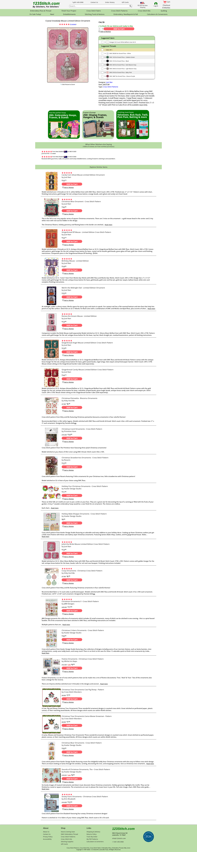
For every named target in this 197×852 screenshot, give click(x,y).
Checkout (166, 5)
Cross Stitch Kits (66, 839)
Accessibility (47, 839)
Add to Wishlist (105, 32)
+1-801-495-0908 (118, 842)
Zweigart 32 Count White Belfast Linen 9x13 (122, 42)
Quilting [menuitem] (164, 11)
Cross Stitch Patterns (110, 87)
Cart (168, 2)
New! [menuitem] (52, 14)
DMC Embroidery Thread (69, 834)
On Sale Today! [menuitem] (35, 14)
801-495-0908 (78, 2)
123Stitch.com (123, 829)
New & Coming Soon (68, 832)
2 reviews (73, 24)
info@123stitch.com (119, 838)
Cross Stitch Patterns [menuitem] (119, 11)
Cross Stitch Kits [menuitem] (144, 11)
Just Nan (109, 82)
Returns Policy (91, 834)
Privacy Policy (47, 837)
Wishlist (167, 8)
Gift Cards (125, 2)
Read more (108, 225)
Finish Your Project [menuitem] (69, 11)
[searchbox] (100, 6)
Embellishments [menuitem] (69, 14)
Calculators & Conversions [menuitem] (157, 14)
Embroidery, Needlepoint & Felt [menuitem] (126, 14)
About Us (46, 832)
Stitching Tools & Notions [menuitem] (94, 14)
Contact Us (94, 2)
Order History (110, 2)
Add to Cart (118, 29)
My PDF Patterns (92, 839)
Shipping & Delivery (93, 832)
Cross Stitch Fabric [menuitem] (93, 11)
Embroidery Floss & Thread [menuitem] (40, 11)
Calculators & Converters (95, 842)
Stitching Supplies (67, 842)
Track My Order (92, 837)
